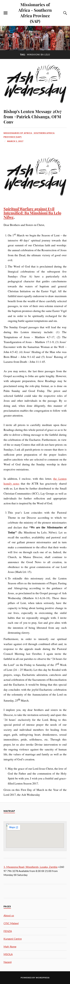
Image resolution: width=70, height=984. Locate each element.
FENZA (8, 931)
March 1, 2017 (15, 141)
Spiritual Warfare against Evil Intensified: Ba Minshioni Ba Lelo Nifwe (32, 213)
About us (9, 915)
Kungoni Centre (13, 939)
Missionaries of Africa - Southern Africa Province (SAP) (35, 13)
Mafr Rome (10, 946)
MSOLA (8, 954)
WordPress (42, 977)
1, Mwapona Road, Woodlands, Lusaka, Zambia (30, 867)
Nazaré (8, 962)
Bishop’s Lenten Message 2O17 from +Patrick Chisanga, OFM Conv (32, 116)
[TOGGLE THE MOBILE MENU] (5, 13)
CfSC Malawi (11, 923)
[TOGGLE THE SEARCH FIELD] (65, 13)
